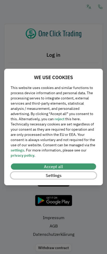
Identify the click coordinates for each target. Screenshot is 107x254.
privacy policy (22, 155)
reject (59, 119)
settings (17, 150)
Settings (54, 175)
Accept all (53, 166)
